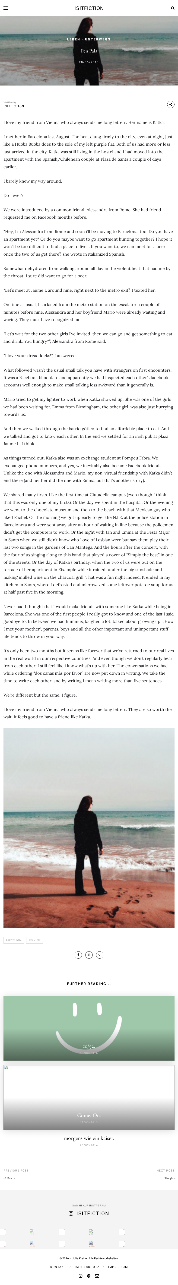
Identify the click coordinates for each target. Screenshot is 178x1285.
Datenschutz (87, 1267)
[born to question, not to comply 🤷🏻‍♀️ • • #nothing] (92, 1232)
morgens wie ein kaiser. (89, 1138)
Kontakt (58, 1267)
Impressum (118, 1267)
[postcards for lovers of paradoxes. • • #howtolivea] (33, 1232)
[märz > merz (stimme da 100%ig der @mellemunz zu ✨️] (62, 1232)
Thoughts (170, 1178)
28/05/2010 (89, 62)
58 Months (9, 1178)
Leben (73, 39)
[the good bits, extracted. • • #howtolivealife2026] (3, 1232)
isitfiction (89, 8)
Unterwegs (98, 39)
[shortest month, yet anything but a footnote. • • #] (122, 1232)
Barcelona (14, 940)
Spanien (34, 940)
